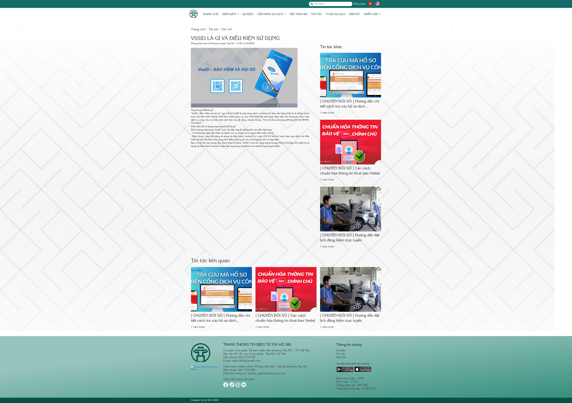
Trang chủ (211, 14)
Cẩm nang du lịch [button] (270, 14)
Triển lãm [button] (371, 14)
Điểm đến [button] (229, 14)
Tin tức (316, 14)
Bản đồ (354, 14)
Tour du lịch (335, 14)
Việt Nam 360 (298, 14)
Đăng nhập (359, 4)
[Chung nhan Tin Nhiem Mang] (205, 369)
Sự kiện (248, 14)
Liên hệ (341, 357)
